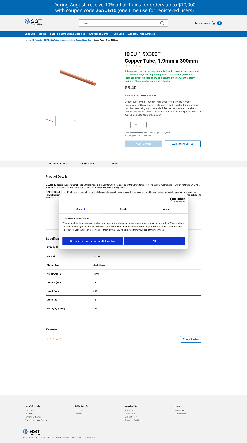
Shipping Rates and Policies (36, 420)
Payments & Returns (33, 417)
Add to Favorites (182, 144)
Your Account (130, 410)
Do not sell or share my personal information (92, 241)
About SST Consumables (141, 34)
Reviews (116, 163)
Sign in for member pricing (141, 95)
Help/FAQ (29, 414)
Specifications (86, 163)
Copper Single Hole (83, 40)
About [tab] (166, 209)
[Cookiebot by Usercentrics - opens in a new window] (172, 200)
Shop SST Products (35, 34)
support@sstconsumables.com (138, 135)
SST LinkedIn (180, 410)
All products (37, 40)
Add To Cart (143, 144)
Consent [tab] (80, 209)
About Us (78, 410)
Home (27, 40)
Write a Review (191, 339)
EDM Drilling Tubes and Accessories (59, 40)
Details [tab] (123, 209)
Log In (198, 23)
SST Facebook (180, 414)
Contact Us (79, 414)
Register (206, 23)
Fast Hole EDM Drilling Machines (67, 34)
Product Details (58, 164)
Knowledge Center (99, 34)
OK (154, 241)
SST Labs (119, 34)
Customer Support (32, 410)
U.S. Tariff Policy (131, 417)
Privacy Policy (130, 414)
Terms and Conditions (133, 420)
